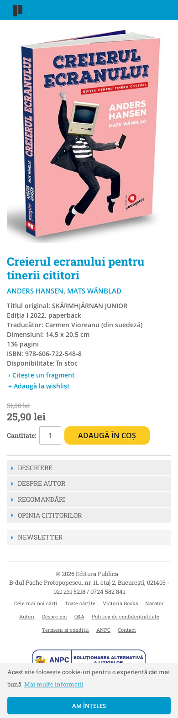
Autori (27, 616)
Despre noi (54, 616)
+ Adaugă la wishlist (39, 386)
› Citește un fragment (41, 375)
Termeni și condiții (65, 629)
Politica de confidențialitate (125, 616)
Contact (127, 629)
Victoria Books (120, 603)
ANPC (103, 629)
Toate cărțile (80, 603)
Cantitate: (21, 435)
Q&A (79, 616)
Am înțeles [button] (89, 706)
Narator (154, 603)
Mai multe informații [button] (54, 684)
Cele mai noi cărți (36, 603)
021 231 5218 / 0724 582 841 (89, 591)
